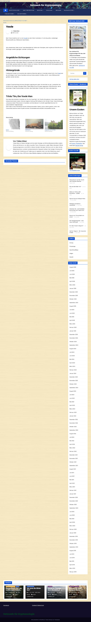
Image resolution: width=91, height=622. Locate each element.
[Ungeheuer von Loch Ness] (54, 124)
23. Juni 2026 (73, 592)
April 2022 (72, 444)
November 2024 (73, 338)
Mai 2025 (71, 316)
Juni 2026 (72, 274)
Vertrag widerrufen (74, 79)
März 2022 (72, 447)
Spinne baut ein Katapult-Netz (77, 198)
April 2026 (72, 281)
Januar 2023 (72, 416)
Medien (17, 586)
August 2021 (72, 469)
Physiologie (72, 246)
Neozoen (58, 10)
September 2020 (73, 508)
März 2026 (72, 285)
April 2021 (72, 483)
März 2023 (72, 409)
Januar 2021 (72, 494)
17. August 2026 (11, 592)
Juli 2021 (71, 472)
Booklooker (79, 143)
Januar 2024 (72, 373)
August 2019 (72, 550)
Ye (4, 22)
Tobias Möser (16, 31)
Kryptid (25, 38)
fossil (59, 73)
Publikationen (9, 13)
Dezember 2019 (73, 536)
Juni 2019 (72, 557)
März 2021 (72, 486)
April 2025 (72, 320)
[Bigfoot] (15, 124)
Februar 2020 (73, 529)
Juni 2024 (72, 355)
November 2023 (73, 380)
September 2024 (73, 345)
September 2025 (73, 302)
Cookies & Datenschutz (38, 605)
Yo (5, 22)
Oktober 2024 (73, 341)
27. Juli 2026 (31, 592)
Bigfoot (7, 129)
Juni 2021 (71, 476)
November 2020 (73, 501)
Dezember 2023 (73, 377)
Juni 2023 (72, 398)
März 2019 (72, 568)
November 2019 (73, 540)
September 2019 (73, 547)
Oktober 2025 (73, 299)
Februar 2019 (72, 571)
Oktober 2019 (72, 543)
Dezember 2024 (73, 334)
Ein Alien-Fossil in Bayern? (76, 225)
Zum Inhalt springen (5, 1)
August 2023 (72, 391)
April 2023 (72, 405)
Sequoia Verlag (79, 145)
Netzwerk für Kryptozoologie (45, 5)
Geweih (71, 257)
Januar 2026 (72, 288)
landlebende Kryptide (10, 586)
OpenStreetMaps (73, 250)
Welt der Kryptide (28, 10)
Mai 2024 (71, 359)
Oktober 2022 (73, 426)
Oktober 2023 (73, 384)
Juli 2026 (71, 270)
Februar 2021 (72, 490)
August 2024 (72, 348)
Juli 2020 (71, 511)
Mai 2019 (71, 561)
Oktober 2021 (72, 462)
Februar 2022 (72, 451)
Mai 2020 (71, 518)
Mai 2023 (71, 401)
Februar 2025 (72, 327)
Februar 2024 (73, 370)
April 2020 (72, 522)
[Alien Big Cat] (34, 124)
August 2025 (72, 306)
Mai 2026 (71, 277)
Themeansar (57, 619)
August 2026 (72, 267)
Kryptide (40, 10)
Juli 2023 (71, 394)
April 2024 (72, 362)
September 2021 (73, 465)
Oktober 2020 (73, 504)
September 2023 (73, 387)
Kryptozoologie (14, 10)
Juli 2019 (71, 554)
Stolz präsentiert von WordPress (38, 619)
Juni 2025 (72, 313)
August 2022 (72, 433)
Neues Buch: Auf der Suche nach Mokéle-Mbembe (14, 590)
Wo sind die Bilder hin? (75, 186)
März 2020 (72, 525)
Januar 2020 (72, 533)
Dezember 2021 (73, 455)
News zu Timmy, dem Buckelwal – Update (54, 590)
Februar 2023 (72, 412)
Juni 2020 (72, 515)
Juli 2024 (71, 352)
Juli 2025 (71, 309)
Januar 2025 (72, 331)
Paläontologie (69, 10)
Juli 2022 (71, 437)
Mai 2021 (71, 479)
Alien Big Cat (27, 129)
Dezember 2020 (73, 497)
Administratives (30, 586)
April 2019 (72, 564)
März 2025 (72, 324)
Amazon (73, 143)
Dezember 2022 (73, 419)
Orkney (71, 242)
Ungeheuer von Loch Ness (50, 129)
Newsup (50, 619)
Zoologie (49, 10)
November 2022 (73, 423)
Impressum (6, 605)
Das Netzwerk (21, 13)
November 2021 (73, 458)
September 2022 (73, 430)
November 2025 (73, 295)
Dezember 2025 (73, 292)
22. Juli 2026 (52, 592)
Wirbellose (71, 586)
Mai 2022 (71, 440)
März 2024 (72, 366)
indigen (71, 253)
